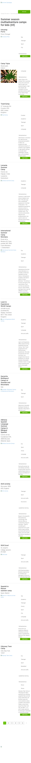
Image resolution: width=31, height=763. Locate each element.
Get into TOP (22, 755)
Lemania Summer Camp (4, 167)
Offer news (22, 758)
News (27, 7)
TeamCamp (5, 104)
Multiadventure (25, 13)
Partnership (19, 7)
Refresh (24, 11)
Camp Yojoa (5, 64)
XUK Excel (5, 545)
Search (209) (27, 755)
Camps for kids (5, 13)
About (11, 7)
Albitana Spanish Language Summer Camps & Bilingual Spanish (4, 426)
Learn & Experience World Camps (6, 304)
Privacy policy (9, 761)
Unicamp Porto (4, 31)
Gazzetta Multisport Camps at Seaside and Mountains (5, 380)
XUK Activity (5, 484)
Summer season (15, 13)
